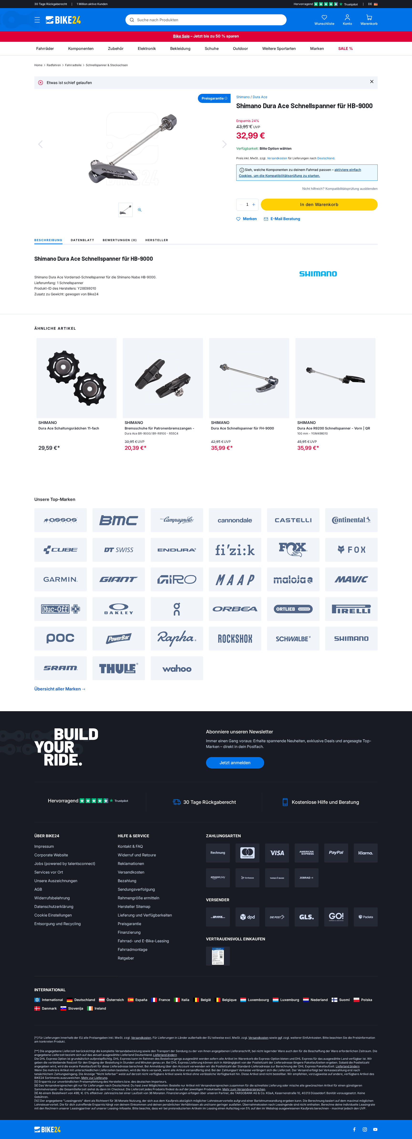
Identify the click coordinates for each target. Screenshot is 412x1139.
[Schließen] (372, 81)
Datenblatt (82, 240)
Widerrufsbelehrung (52, 897)
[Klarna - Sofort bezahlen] (366, 853)
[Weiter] (225, 144)
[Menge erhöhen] (254, 204)
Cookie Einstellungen (53, 915)
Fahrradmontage (132, 949)
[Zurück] (40, 144)
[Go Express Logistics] (336, 917)
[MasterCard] (247, 853)
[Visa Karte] (277, 853)
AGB (38, 889)
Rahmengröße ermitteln (138, 897)
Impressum (44, 846)
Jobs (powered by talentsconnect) (64, 863)
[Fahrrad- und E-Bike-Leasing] (307, 877)
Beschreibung (48, 240)
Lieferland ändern (165, 1055)
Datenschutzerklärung (53, 906)
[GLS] (307, 917)
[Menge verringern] (241, 204)
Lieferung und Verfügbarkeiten (145, 915)
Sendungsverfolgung (136, 889)
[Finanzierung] (277, 877)
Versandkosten (131, 872)
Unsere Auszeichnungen (55, 880)
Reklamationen (131, 863)
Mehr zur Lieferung (94, 1078)
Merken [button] (250, 219)
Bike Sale (181, 36)
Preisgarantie (129, 923)
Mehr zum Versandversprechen (243, 1089)
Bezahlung (127, 880)
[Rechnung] (218, 853)
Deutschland (325, 158)
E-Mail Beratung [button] (285, 219)
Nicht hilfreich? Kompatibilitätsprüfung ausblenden (340, 189)
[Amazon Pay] (218, 877)
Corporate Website (51, 855)
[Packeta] (366, 917)
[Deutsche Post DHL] (218, 917)
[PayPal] (336, 853)
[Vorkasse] (247, 877)
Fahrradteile (73, 65)
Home (38, 65)
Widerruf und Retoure (137, 855)
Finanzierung (129, 932)
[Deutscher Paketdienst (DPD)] (247, 917)
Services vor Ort (48, 872)
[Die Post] (277, 917)
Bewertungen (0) (120, 240)
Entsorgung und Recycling (57, 923)
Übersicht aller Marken (57, 688)
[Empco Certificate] (218, 956)
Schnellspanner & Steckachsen (107, 65)
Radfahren (54, 65)
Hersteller (156, 240)
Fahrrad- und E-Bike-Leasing (143, 940)
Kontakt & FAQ (130, 846)
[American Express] (307, 853)
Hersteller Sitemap (134, 906)
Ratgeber (126, 958)
